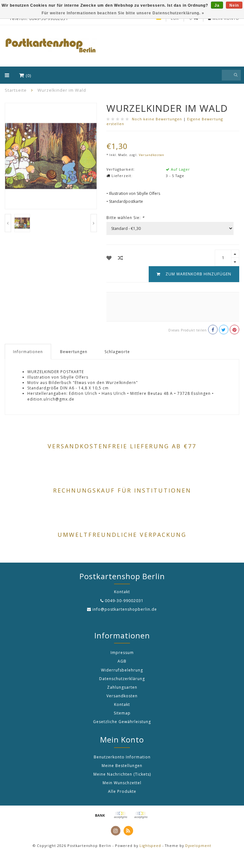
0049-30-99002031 (124, 600)
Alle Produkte (122, 791)
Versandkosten (151, 155)
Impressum (122, 652)
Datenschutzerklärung (122, 678)
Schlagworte (117, 351)
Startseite (16, 90)
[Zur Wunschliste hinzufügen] (109, 257)
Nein (234, 5)
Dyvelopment (198, 845)
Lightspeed (150, 845)
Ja (217, 5)
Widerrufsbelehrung (122, 670)
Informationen (28, 351)
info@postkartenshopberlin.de (124, 609)
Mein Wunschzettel (122, 782)
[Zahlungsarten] (100, 815)
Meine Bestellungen (122, 765)
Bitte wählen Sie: (125, 217)
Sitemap (122, 713)
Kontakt (122, 704)
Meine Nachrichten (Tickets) (122, 774)
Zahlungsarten (122, 687)
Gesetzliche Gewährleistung (122, 721)
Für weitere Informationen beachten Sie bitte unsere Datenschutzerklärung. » (123, 13)
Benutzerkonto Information (122, 757)
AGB (122, 661)
